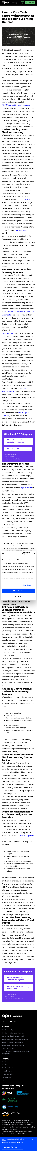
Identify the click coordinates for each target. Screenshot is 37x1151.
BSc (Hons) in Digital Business (11, 1030)
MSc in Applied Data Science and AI (15, 987)
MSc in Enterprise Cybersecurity (12, 1042)
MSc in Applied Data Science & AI (13, 1045)
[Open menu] (3, 2)
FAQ (3, 1080)
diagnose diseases (22, 230)
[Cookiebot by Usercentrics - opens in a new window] (22, 553)
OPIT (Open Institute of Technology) (17, 105)
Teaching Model (7, 1068)
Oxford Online (7, 333)
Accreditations (7, 1071)
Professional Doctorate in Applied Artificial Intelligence (16, 1052)
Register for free (10, 1147)
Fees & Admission (7, 1074)
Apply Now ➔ (30, 3)
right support (26, 488)
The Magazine (6, 1077)
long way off (25, 199)
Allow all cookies (18, 591)
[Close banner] (34, 553)
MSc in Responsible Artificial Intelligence (15, 441)
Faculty (4, 1062)
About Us (5, 1065)
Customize (17, 596)
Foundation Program (8, 1048)
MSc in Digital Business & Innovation (13, 1036)
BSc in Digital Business (16, 449)
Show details (26, 585)
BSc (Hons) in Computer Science (13, 1033)
